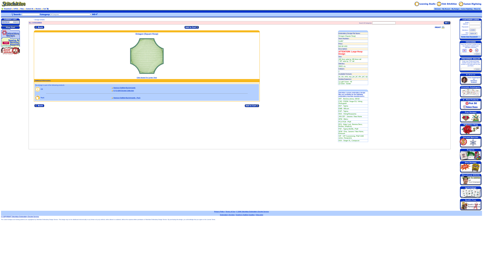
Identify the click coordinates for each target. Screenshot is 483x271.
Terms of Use (230, 212)
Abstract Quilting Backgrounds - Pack (126, 98)
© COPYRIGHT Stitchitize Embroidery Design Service (20, 217)
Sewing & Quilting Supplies (245, 215)
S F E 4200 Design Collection (123, 91)
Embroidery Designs (227, 215)
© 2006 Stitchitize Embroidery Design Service (252, 212)
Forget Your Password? (469, 37)
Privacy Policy (219, 212)
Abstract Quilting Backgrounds (124, 88)
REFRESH (6, 22)
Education (259, 215)
